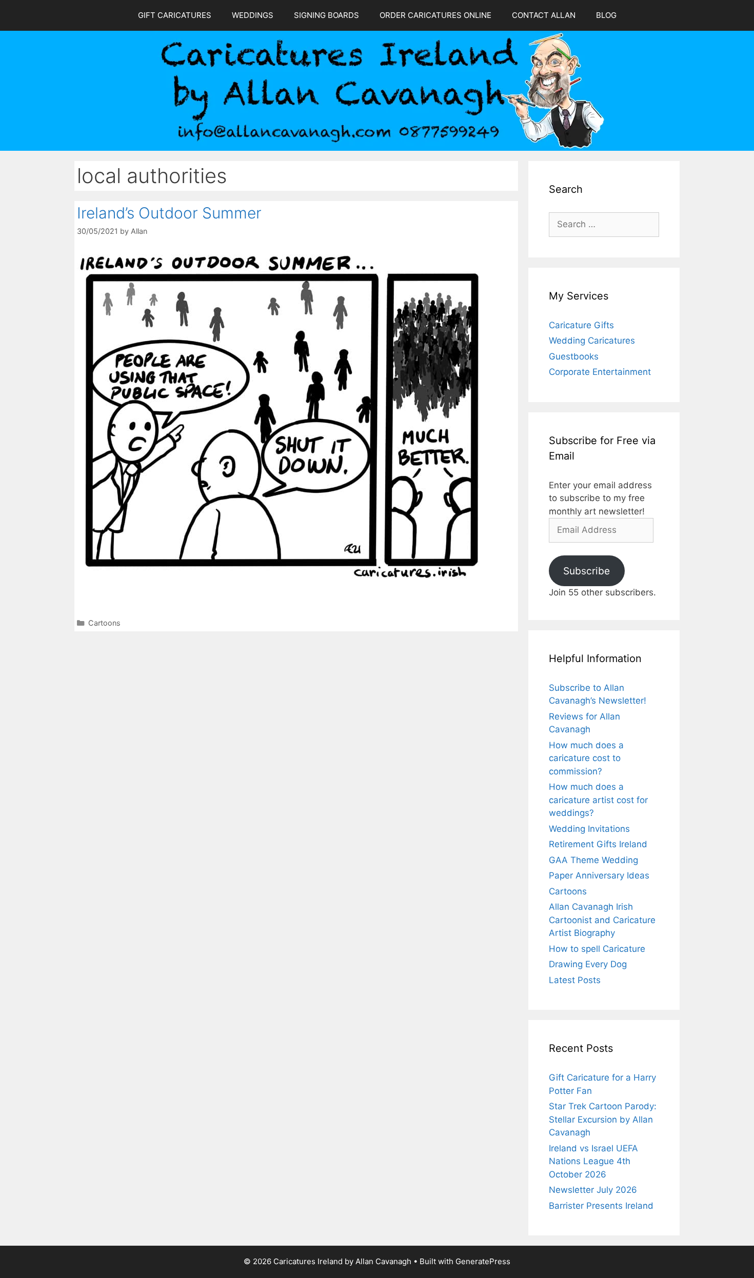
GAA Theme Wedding (593, 860)
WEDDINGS (252, 15)
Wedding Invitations (589, 829)
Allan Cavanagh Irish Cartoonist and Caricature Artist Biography (602, 920)
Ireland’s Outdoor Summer (169, 213)
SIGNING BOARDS (326, 15)
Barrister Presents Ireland (601, 1206)
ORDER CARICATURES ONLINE (435, 15)
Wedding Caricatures (592, 340)
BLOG (606, 15)
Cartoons (104, 622)
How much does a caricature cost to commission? (586, 758)
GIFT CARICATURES (174, 15)
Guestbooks (574, 356)
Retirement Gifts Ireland (598, 844)
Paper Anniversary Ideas (599, 875)
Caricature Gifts (581, 325)
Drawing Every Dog (588, 964)
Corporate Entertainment (600, 372)
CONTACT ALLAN (544, 15)
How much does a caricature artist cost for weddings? (598, 800)
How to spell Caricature (597, 949)
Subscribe (586, 571)
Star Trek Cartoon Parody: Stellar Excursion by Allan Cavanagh (603, 1119)
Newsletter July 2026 (593, 1190)
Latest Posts (575, 980)
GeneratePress (482, 1261)
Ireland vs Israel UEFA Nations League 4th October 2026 (593, 1161)
